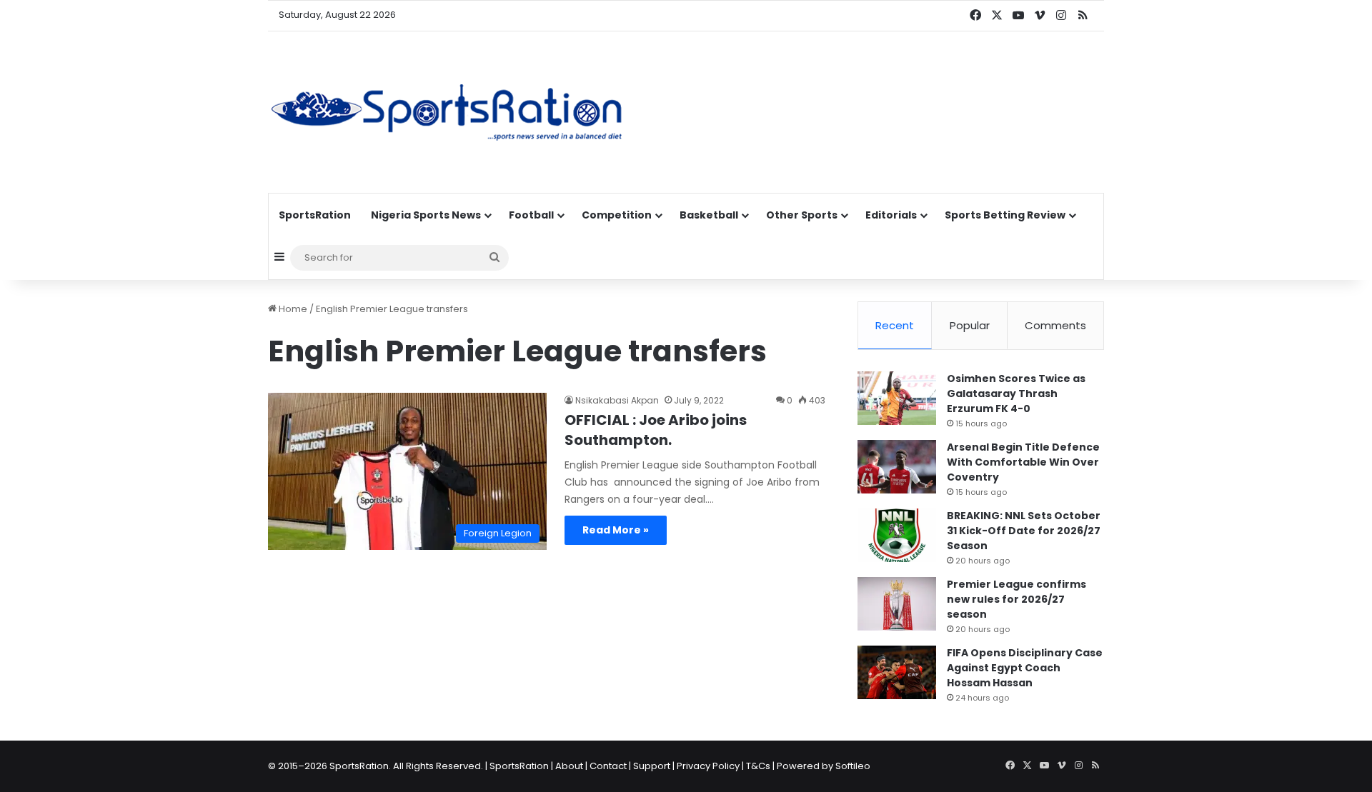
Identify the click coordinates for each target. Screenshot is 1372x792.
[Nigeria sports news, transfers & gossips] (446, 112)
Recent (894, 325)
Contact (608, 766)
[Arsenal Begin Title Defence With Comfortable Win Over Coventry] (897, 466)
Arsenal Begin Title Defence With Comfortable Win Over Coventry (1023, 462)
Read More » (615, 530)
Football (531, 215)
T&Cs (758, 766)
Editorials (891, 215)
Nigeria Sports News (426, 215)
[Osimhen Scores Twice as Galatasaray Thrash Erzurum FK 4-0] (897, 398)
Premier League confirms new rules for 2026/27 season (1016, 599)
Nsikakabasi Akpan (617, 400)
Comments (1055, 325)
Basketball (709, 215)
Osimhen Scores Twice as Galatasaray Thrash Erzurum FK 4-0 (1016, 393)
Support (651, 766)
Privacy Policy (708, 766)
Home (292, 309)
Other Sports (801, 215)
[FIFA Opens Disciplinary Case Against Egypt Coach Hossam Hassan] (897, 672)
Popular (970, 325)
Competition (617, 215)
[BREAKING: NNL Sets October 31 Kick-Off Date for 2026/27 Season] (897, 535)
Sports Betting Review (1005, 215)
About (569, 766)
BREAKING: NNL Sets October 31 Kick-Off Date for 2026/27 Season (1023, 530)
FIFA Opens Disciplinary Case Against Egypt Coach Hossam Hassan (1025, 668)
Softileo (852, 766)
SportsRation (315, 215)
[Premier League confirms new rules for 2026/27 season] (897, 604)
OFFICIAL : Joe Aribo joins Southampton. (656, 430)
